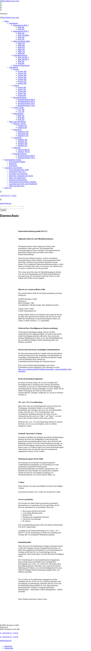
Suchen (3, 210)
